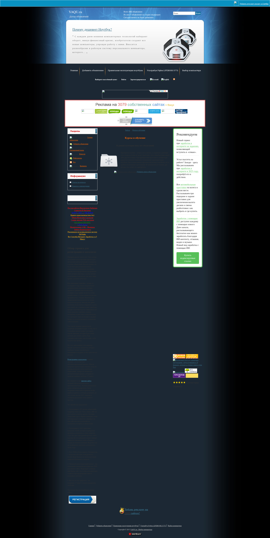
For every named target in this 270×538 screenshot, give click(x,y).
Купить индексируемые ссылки (187, 258)
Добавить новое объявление (146, 172)
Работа (127, 130)
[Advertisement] (184, 309)
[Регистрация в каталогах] (82, 503)
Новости (82, 154)
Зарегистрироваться (138, 79)
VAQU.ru (78, 13)
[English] (165, 79)
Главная (74, 70)
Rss (74, 162)
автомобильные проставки (186, 186)
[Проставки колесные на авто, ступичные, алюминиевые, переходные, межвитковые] (192, 358)
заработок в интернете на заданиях (187, 145)
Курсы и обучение (138, 130)
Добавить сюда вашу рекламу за (254, 4)
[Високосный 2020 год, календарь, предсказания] (187, 367)
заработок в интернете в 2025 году (187, 170)
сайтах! (136, 511)
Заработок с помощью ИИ (187, 220)
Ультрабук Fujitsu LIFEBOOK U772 (162, 70)
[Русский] (154, 79)
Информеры (77, 158)
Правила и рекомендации (80, 186)
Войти (123, 79)
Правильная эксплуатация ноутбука (125, 70)
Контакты (83, 166)
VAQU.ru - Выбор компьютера (141, 529)
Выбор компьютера (191, 70)
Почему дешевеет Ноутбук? (92, 29)
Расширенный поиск (180, 16)
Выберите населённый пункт (106, 79)
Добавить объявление (93, 70)
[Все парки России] (191, 372)
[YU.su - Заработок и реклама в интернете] (192, 377)
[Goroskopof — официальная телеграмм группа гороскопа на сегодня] (179, 377)
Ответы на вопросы (79, 182)
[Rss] (174, 79)
